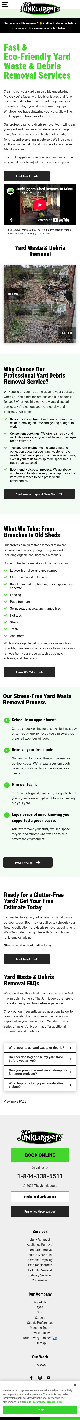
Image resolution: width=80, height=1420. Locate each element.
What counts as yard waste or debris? (36, 1047)
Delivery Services (40, 1275)
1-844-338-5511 (40, 1176)
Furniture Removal (40, 1249)
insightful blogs (27, 1026)
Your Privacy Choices (37, 1338)
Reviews (40, 1365)
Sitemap (40, 1343)
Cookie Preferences (34, 1401)
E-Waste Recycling (40, 1260)
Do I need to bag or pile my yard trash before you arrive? (36, 1059)
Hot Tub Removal (40, 1270)
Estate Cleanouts (40, 1255)
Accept (40, 1409)
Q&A (40, 1307)
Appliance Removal (40, 1244)
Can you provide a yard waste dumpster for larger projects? (38, 1072)
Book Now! (23, 176)
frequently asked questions (41, 1011)
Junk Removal (40, 1239)
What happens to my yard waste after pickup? (36, 1085)
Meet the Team (40, 1327)
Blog (40, 1312)
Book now (32, 922)
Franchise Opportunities (40, 1211)
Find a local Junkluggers (40, 1197)
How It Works (24, 862)
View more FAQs (15, 1101)
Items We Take (26, 672)
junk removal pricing (18, 937)
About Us (40, 1302)
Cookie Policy (54, 1401)
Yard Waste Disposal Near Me (36, 494)
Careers (40, 1317)
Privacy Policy (40, 1332)
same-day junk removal (31, 733)
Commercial (40, 1280)
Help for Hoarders (40, 1265)
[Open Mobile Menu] (5, 4)
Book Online (40, 1155)
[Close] (74, 1385)
